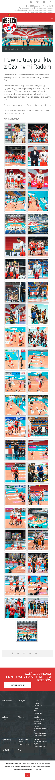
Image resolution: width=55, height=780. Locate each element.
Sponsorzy (6, 739)
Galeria (5, 717)
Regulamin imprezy (40, 736)
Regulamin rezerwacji (40, 733)
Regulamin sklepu (39, 746)
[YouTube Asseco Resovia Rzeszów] (44, 2)
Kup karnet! (37, 724)
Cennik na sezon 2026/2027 (39, 720)
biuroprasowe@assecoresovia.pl (41, 12)
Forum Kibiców (38, 713)
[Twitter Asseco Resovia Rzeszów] (37, 2)
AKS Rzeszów (38, 705)
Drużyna (21, 700)
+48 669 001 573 (27, 8)
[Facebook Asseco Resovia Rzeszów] (31, 2)
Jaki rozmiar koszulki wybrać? (40, 743)
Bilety (36, 717)
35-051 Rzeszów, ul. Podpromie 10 (40, 5)
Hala (35, 711)
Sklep (36, 739)
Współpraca (23, 739)
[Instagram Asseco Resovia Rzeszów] (50, 2)
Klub (36, 700)
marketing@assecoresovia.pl (42, 10)
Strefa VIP (21, 742)
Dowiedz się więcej (18, 685)
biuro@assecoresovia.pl (44, 8)
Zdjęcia (4, 719)
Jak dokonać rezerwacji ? (41, 729)
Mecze (21, 717)
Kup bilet (37, 726)
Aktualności (13, 49)
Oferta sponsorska (23, 744)
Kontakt (5, 749)
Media (36, 708)
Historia (36, 703)
